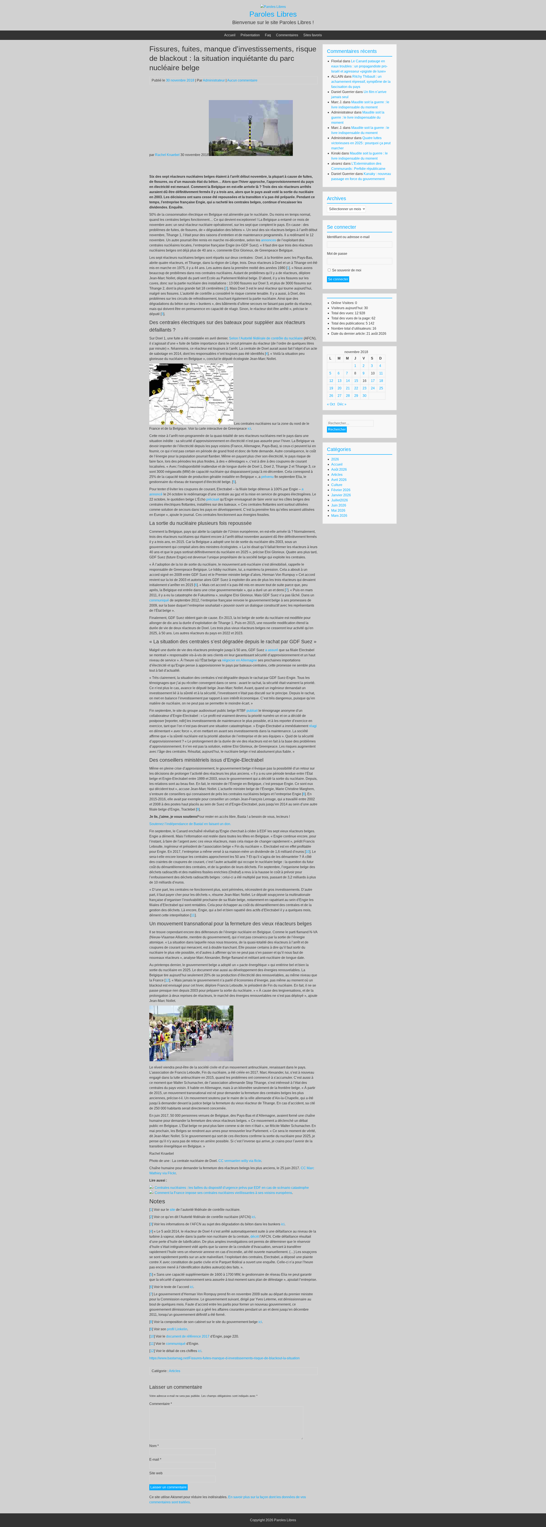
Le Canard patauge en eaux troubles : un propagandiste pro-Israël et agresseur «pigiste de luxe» (359, 66)
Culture (336, 485)
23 (364, 388)
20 (339, 388)
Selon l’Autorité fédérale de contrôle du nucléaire (266, 338)
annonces (268, 240)
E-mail (155, 1459)
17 (373, 381)
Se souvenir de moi (346, 270)
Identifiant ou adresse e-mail (348, 237)
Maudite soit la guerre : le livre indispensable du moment (357, 117)
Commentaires (287, 35)
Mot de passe (337, 253)
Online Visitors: (343, 303)
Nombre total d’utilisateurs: (351, 328)
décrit (254, 1236)
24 (373, 388)
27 (339, 395)
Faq (268, 35)
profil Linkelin (177, 1329)
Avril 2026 (339, 480)
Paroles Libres (273, 14)
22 (356, 388)
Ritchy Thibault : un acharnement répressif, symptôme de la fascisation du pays (361, 82)
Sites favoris (312, 35)
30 (364, 395)
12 (167, 980)
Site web (156, 1473)
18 (381, 381)
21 (348, 388)
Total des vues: (343, 313)
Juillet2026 (339, 500)
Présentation (250, 35)
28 (348, 395)
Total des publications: (348, 323)
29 (356, 395)
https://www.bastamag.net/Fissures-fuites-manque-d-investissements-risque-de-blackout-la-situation (224, 1358)
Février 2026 (340, 490)
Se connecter (338, 279)
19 (331, 388)
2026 (335, 459)
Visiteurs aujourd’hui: (347, 308)
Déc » (341, 404)
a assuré (271, 650)
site (172, 1209)
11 (193, 915)
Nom (154, 1446)
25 (381, 388)
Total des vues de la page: (351, 318)
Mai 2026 (338, 510)
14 (348, 381)
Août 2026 (339, 469)
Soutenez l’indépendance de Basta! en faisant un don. (190, 824)
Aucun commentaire (242, 80)
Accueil (229, 35)
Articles (174, 1371)
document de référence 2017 (187, 1336)
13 (339, 381)
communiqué (159, 600)
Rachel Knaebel (167, 155)
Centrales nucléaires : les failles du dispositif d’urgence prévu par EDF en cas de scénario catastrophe (232, 1187)
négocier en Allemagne (239, 660)
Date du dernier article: (348, 333)
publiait (252, 710)
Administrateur (214, 80)
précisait (212, 499)
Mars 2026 (339, 515)
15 (356, 381)
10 (307, 851)
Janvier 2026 (341, 495)
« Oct (331, 404)
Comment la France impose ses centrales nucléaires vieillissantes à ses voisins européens (223, 1193)
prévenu (267, 477)
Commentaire (160, 1404)
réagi (313, 726)
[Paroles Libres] (273, 7)
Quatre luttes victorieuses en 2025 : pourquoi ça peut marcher (361, 143)
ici (249, 428)
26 (331, 395)
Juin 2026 (338, 505)
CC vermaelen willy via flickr (239, 1161)
